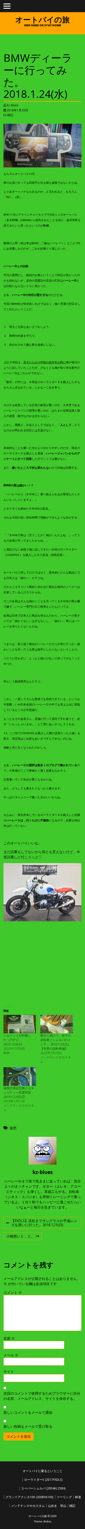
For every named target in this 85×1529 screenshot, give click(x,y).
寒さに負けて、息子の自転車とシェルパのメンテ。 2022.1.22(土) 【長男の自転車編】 (56, 1041)
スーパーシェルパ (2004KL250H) (43, 1488)
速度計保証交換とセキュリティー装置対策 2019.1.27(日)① (18, 1092)
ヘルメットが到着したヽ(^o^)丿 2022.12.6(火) (17, 1039)
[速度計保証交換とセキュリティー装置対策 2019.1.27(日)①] (19, 1076)
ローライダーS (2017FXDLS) (43, 1479)
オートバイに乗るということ (42, 1471)
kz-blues (12, 105)
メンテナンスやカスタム (28, 1506)
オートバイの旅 (42, 19)
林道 (78, 1497)
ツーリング (64, 1497)
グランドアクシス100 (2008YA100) (29, 1497)
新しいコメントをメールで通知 (27, 1412)
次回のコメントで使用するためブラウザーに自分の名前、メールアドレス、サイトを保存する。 (41, 1396)
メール (10, 1355)
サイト (8, 1371)
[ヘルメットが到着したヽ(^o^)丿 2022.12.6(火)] (19, 1024)
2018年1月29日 (17, 110)
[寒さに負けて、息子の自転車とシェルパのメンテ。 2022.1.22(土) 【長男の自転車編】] (56, 1024)
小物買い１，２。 (20, 1237)
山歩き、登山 (57, 1506)
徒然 (13, 1127)
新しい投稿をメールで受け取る (27, 1426)
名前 (9, 1338)
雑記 (10, 115)
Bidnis (47, 1521)
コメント (12, 1292)
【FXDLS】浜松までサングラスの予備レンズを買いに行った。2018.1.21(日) (41, 1223)
